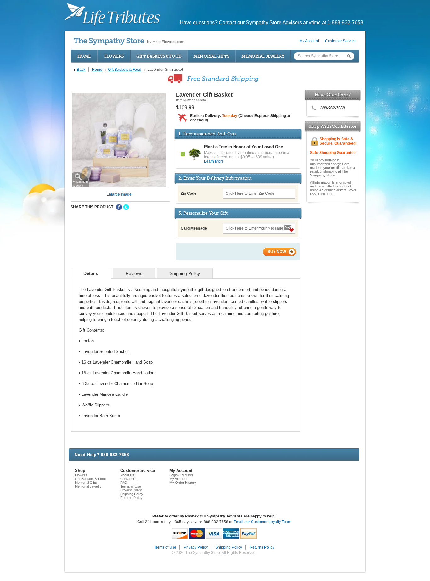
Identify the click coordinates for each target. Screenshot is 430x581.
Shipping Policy (131, 494)
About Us (127, 475)
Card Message (194, 228)
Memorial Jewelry (262, 56)
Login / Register (181, 475)
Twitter (126, 207)
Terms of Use (130, 486)
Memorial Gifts (211, 56)
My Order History (182, 482)
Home (84, 56)
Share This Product (92, 207)
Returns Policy (131, 498)
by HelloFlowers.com (129, 41)
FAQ (123, 482)
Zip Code (188, 193)
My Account (309, 41)
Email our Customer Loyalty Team (262, 522)
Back (81, 69)
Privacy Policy (131, 490)
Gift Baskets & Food (159, 56)
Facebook (119, 207)
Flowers (114, 56)
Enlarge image (119, 194)
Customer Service (340, 41)
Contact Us (129, 479)
